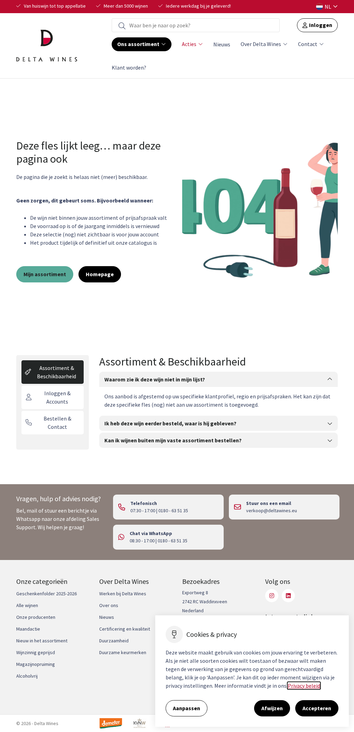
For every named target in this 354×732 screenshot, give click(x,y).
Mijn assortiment (45, 274)
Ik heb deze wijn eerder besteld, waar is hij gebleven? (170, 423)
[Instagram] (271, 595)
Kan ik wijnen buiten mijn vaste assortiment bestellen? (173, 440)
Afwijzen (272, 708)
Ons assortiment (138, 43)
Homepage (100, 274)
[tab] (52, 372)
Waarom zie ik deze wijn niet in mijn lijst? (154, 379)
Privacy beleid (304, 685)
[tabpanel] (218, 402)
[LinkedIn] (288, 595)
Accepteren (316, 708)
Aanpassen (186, 708)
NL (328, 6)
